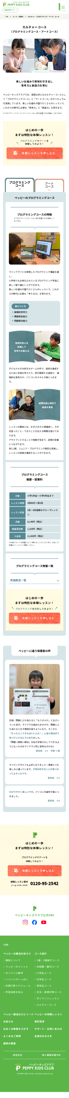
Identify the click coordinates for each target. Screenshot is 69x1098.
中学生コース (44, 979)
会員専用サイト (9, 10)
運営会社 (17, 1055)
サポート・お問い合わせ (48, 1028)
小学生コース (44, 973)
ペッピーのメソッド (17, 966)
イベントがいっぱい (17, 979)
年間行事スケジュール (18, 985)
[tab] (19, 185)
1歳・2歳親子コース (48, 960)
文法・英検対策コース (49, 992)
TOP (6, 17)
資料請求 (39, 1021)
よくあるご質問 (12, 1036)
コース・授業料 (18, 17)
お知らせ (8, 1021)
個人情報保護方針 (51, 1055)
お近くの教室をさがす (16, 1028)
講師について (13, 960)
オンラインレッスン (48, 998)
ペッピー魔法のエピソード (18, 1014)
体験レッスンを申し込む (38, 153)
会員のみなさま (43, 1036)
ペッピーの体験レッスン (48, 1014)
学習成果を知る (14, 992)
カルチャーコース (47, 1004)
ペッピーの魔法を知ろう (17, 953)
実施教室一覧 (18, 580)
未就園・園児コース (48, 966)
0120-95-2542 (44, 883)
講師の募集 (9, 1043)
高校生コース (44, 985)
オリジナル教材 (14, 973)
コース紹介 (40, 953)
